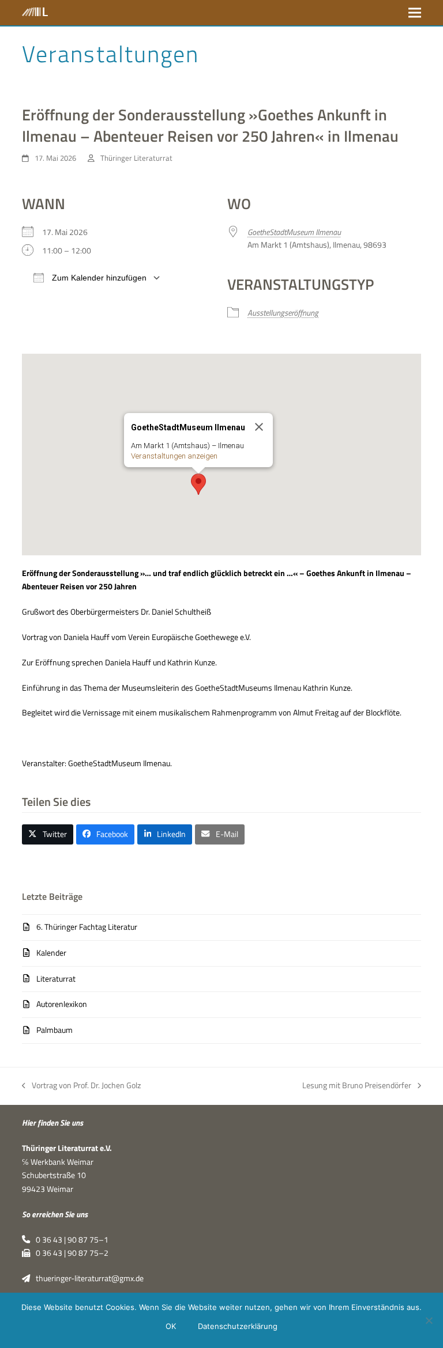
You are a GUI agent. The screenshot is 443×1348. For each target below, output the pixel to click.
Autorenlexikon (61, 1004)
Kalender (51, 952)
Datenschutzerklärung (237, 1326)
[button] (414, 12)
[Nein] (428, 1320)
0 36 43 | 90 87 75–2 (69, 1253)
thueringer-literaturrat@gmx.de (87, 1278)
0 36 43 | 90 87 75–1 (69, 1239)
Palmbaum (54, 1030)
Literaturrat (55, 978)
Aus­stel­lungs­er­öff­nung (282, 312)
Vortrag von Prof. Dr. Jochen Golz (81, 1086)
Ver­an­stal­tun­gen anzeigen (174, 456)
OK (171, 1326)
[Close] (259, 427)
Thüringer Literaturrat (136, 158)
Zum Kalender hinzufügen (98, 277)
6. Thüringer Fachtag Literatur (86, 927)
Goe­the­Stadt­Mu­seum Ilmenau (294, 232)
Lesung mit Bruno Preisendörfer (356, 1086)
